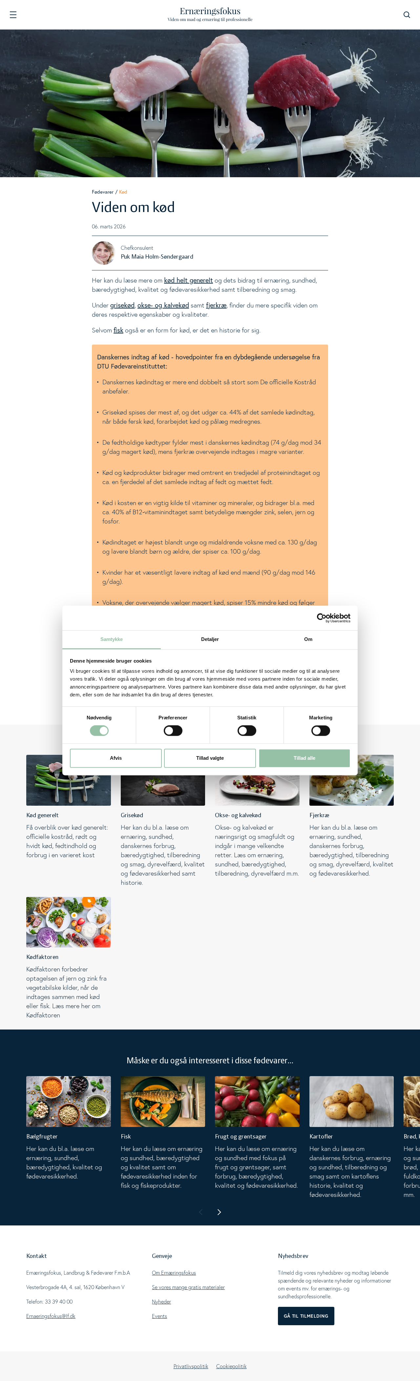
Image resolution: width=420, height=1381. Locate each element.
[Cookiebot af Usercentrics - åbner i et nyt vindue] (321, 618)
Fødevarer (103, 191)
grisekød (122, 305)
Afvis (116, 758)
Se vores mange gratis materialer (188, 1287)
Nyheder (161, 1301)
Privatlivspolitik (191, 1366)
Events (159, 1316)
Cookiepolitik (231, 1366)
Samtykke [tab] (111, 639)
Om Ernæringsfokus (174, 1272)
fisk (118, 330)
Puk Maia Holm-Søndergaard (157, 257)
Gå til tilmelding (306, 1316)
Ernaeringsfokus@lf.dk (50, 1316)
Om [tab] (308, 639)
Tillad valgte (210, 758)
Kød (123, 191)
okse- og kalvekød (163, 305)
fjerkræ (216, 305)
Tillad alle (304, 758)
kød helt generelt (188, 280)
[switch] (173, 731)
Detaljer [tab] (210, 639)
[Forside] (210, 14)
